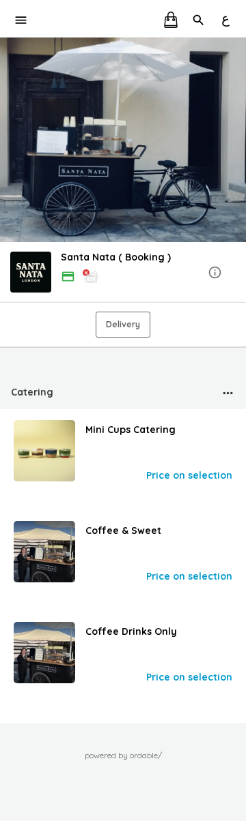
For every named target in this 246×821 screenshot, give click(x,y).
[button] (123, 273)
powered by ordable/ (123, 755)
